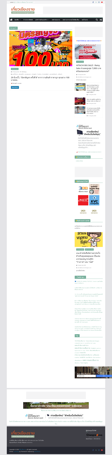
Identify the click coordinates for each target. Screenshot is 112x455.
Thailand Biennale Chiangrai (92, 341)
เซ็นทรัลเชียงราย (78, 360)
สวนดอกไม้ (83, 352)
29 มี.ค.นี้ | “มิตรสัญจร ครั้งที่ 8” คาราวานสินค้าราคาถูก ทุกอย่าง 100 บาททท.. (40, 78)
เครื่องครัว (60, 74)
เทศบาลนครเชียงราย (90, 360)
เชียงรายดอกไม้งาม (96, 357)
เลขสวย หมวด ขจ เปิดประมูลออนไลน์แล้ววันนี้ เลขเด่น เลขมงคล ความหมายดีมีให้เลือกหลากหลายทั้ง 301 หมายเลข (88, 320)
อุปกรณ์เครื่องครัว (53, 74)
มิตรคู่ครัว (34, 74)
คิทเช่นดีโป (21, 74)
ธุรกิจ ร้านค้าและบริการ (41, 19)
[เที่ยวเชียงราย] (11, 20)
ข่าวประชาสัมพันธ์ (28, 19)
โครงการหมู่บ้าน (84, 363)
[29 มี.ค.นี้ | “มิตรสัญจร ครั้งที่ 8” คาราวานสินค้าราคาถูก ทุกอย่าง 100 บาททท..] (40, 48)
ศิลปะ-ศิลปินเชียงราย (95, 350)
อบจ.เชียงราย (89, 357)
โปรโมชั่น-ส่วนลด (15, 68)
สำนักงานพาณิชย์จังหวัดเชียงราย (83, 355)
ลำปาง (87, 350)
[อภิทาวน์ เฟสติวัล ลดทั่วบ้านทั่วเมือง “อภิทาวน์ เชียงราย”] (80, 101)
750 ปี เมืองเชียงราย (80, 341)
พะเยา (84, 350)
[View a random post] (101, 20)
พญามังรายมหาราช (78, 350)
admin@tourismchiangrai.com (84, 77)
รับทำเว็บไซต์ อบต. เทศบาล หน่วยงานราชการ (89, 152)
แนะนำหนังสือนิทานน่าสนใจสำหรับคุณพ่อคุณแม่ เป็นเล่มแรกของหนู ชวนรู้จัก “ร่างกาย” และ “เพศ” (88, 257)
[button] (20, 20)
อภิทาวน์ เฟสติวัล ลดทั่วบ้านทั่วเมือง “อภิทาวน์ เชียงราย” (94, 100)
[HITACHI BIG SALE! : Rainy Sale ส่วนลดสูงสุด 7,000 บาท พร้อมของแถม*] (89, 51)
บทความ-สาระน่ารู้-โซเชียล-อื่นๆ (71, 19)
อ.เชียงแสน (96, 355)
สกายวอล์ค (77, 352)
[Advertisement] (73, 10)
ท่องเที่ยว (17, 19)
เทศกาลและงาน (56, 19)
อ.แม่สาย (82, 357)
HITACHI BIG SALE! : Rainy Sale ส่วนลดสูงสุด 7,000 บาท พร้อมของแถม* (88, 68)
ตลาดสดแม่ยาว (28, 74)
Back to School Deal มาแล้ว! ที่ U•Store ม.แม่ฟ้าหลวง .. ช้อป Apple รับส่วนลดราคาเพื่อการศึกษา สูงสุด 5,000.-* (93, 88)
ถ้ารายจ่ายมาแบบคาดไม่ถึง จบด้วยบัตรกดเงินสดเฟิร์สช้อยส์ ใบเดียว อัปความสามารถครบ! (93, 110)
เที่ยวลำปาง (77, 363)
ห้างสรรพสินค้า (45, 74)
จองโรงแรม (85, 19)
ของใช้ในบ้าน (15, 74)
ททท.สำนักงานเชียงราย (82, 348)
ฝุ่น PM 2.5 (99, 348)
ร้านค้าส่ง (39, 74)
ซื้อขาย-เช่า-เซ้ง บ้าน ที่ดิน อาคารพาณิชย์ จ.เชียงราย (56, 410)
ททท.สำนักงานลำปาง (81, 345)
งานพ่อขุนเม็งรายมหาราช (79, 343)
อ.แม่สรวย (77, 357)
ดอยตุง (94, 343)
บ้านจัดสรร (93, 348)
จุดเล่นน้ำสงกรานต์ (88, 343)
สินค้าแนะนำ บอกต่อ (89, 249)
